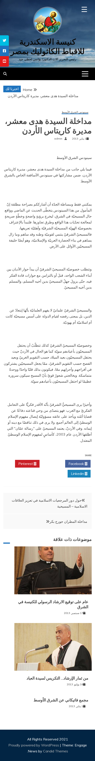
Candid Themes (55, 751)
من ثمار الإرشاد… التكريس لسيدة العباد (57, 678)
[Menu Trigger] (84, 9)
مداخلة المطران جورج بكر (68, 521)
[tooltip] (4, 40)
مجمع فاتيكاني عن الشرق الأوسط (61, 700)
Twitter (51, 463)
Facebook (76, 463)
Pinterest (26, 463)
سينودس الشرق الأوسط (75, 112)
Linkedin (78, 473)
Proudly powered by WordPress (34, 745)
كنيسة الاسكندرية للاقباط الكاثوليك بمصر (48, 47)
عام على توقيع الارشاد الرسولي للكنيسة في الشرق (53, 604)
